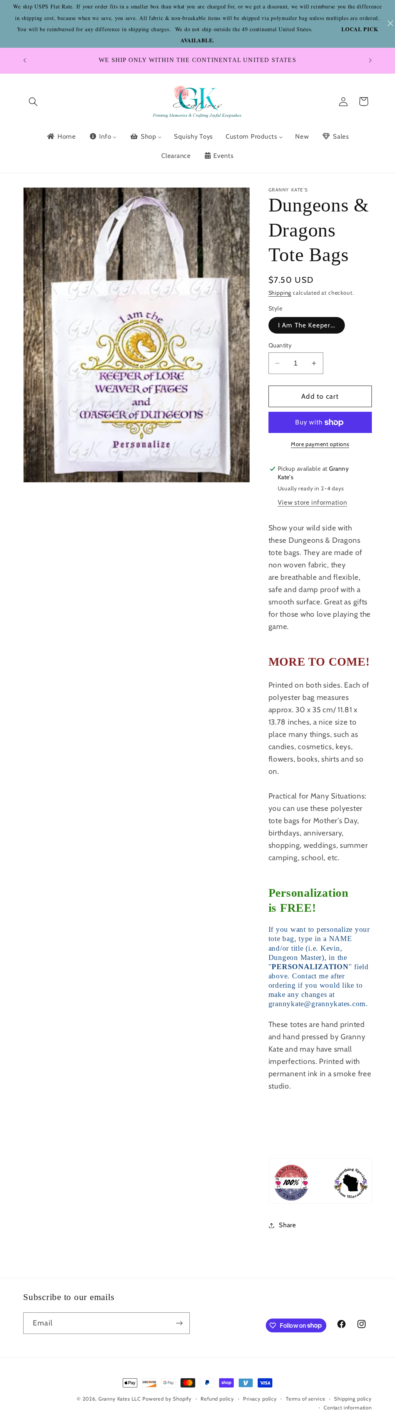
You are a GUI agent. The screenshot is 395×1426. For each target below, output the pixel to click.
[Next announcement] (370, 60)
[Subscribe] (179, 1323)
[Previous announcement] (24, 60)
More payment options (320, 444)
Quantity (280, 345)
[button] (33, 101)
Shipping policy (353, 1399)
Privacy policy (260, 1399)
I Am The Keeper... (307, 325)
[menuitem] (61, 136)
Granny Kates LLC (119, 1399)
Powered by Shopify (167, 1399)
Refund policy (217, 1399)
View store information (312, 502)
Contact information (348, 1407)
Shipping (280, 292)
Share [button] (287, 1225)
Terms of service (305, 1399)
